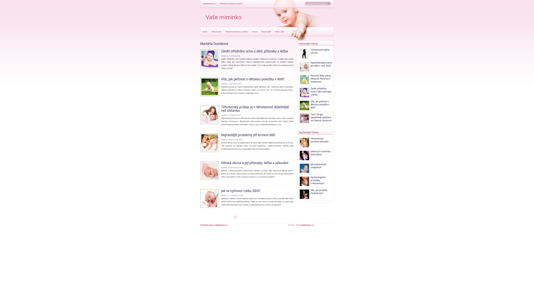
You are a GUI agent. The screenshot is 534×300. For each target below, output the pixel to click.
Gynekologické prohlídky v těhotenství (318, 180)
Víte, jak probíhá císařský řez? (319, 192)
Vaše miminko (224, 17)
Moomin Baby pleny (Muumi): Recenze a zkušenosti (321, 78)
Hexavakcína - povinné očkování (319, 140)
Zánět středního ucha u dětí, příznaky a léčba (254, 51)
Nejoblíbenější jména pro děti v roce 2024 (321, 64)
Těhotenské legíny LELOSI (320, 51)
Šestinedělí (266, 31)
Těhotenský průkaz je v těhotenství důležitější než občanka (255, 109)
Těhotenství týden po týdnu (231, 3)
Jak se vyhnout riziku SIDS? (240, 190)
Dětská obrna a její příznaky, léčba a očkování (254, 163)
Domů (204, 31)
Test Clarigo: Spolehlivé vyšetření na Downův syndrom (321, 117)
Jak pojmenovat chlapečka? (318, 166)
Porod (254, 31)
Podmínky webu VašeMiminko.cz (213, 225)
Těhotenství (216, 31)
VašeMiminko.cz (209, 3)
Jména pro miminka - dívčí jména (321, 153)
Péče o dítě (279, 31)
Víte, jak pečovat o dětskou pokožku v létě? (252, 79)
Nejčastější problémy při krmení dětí (248, 135)
